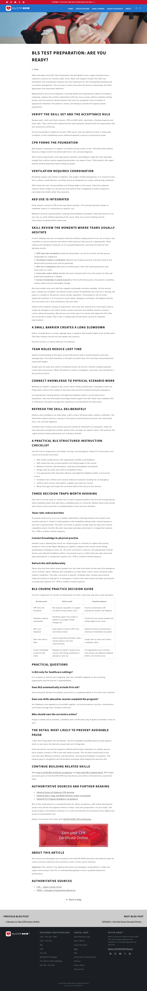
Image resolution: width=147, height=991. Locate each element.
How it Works (79, 941)
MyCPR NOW (71, 983)
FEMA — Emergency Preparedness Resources (56, 890)
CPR (41, 949)
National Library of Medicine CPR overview (55, 792)
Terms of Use (79, 969)
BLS (41, 945)
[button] (136, 8)
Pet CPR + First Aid (47, 965)
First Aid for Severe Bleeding (51, 961)
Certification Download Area (85, 957)
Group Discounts (80, 945)
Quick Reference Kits (82, 937)
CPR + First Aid (46, 941)
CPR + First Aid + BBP (48, 937)
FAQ (75, 953)
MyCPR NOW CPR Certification (77, 819)
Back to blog (75, 899)
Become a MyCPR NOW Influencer (120, 949)
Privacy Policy (79, 965)
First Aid (43, 953)
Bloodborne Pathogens (48, 957)
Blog (75, 949)
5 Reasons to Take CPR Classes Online (23, 921)
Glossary (77, 961)
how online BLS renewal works (89, 772)
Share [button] (36, 69)
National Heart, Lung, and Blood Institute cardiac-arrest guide (63, 795)
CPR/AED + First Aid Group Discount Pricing (121, 921)
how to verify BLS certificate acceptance (54, 772)
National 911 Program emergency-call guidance (57, 799)
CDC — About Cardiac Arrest (49, 887)
